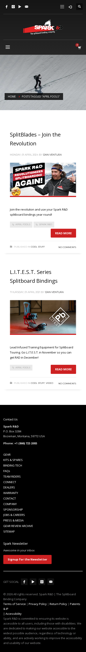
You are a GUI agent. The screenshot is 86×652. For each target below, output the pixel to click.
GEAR (7, 455)
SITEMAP (9, 531)
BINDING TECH (12, 465)
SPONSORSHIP (13, 509)
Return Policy (58, 604)
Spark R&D (45, 224)
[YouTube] (20, 6)
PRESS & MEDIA (13, 520)
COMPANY (10, 504)
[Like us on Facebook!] (24, 581)
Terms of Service (14, 604)
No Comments (67, 247)
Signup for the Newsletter (27, 559)
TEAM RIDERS (12, 476)
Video (49, 383)
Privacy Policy (38, 604)
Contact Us (10, 419)
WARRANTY (10, 493)
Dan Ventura (52, 154)
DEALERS (9, 487)
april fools (22, 224)
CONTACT (9, 498)
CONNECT (9, 482)
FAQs (6, 471)
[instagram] (42, 581)
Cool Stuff (38, 246)
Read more (63, 233)
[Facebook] (6, 6)
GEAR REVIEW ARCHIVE (18, 526)
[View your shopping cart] (79, 48)
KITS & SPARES (13, 460)
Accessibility (14, 614)
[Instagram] (13, 6)
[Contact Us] (26, 6)
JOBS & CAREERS (14, 515)
